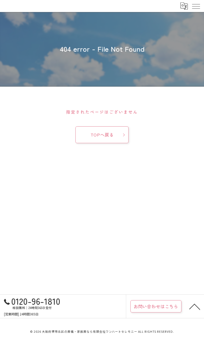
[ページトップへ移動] (194, 306)
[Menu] (196, 6)
